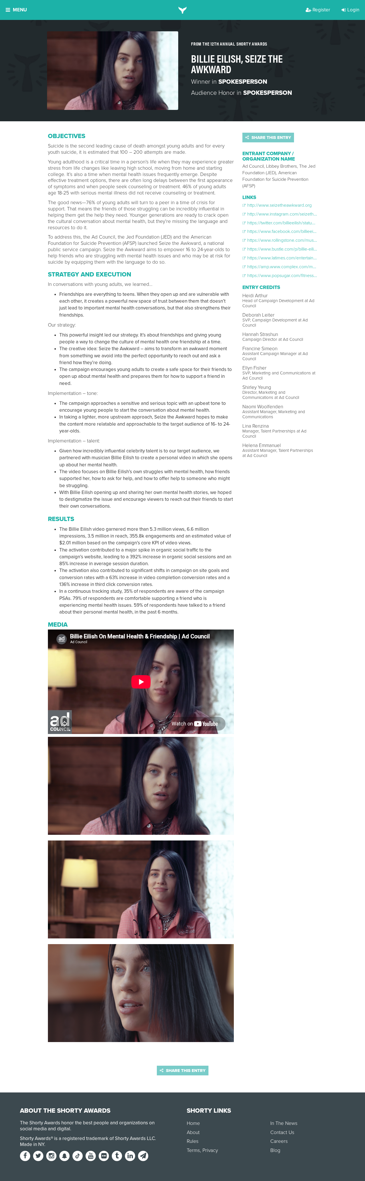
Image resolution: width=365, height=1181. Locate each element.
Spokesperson (242, 81)
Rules (192, 1141)
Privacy (210, 1150)
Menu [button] (20, 10)
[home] (182, 10)
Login (353, 10)
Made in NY (32, 1144)
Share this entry (270, 137)
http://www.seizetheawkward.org (279, 205)
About (193, 1132)
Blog (275, 1150)
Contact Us (282, 1132)
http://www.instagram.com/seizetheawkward (290, 214)
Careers (279, 1141)
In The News (283, 1123)
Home (193, 1123)
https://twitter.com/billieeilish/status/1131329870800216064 (303, 223)
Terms (193, 1150)
